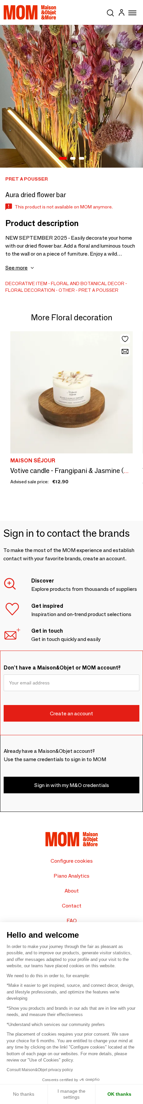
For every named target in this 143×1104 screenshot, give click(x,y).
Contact (71, 906)
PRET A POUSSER (98, 290)
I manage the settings (71, 1094)
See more (16, 268)
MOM (30, 12)
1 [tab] (63, 158)
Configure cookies (72, 861)
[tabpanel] (71, 96)
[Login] (121, 13)
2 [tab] (72, 158)
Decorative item (26, 283)
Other (67, 290)
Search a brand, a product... (110, 11)
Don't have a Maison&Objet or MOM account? (62, 668)
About (72, 891)
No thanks (23, 1094)
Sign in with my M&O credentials (71, 785)
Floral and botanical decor (87, 283)
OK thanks (119, 1094)
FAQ (72, 920)
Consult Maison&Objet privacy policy (40, 1069)
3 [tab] (81, 158)
